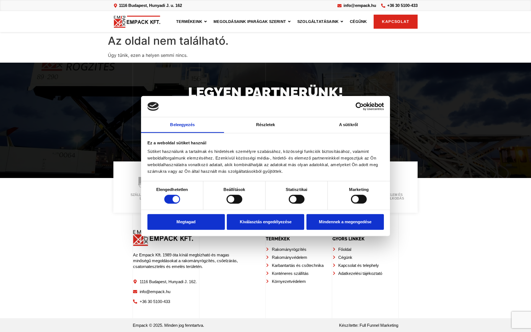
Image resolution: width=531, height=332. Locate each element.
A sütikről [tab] (348, 124)
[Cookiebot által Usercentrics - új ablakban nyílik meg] (359, 106)
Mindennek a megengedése (345, 221)
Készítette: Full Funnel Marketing (368, 325)
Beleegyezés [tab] (182, 124)
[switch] (234, 199)
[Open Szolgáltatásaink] (342, 22)
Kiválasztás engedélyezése (265, 221)
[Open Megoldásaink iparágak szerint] (289, 22)
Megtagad (186, 221)
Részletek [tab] (265, 124)
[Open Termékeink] (205, 22)
